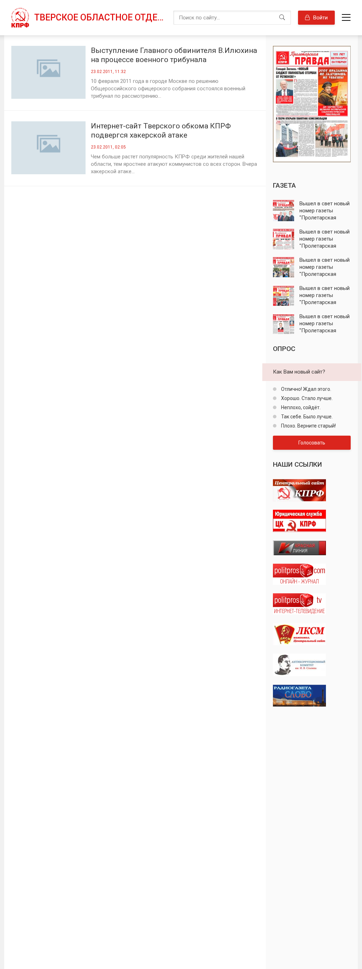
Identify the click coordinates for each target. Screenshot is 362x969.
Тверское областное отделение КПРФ (100, 17)
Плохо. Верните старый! (308, 426)
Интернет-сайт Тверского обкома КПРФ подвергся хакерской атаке (161, 130)
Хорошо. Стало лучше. (306, 398)
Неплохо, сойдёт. (300, 407)
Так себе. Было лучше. (306, 416)
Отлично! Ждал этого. (305, 389)
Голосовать (311, 443)
